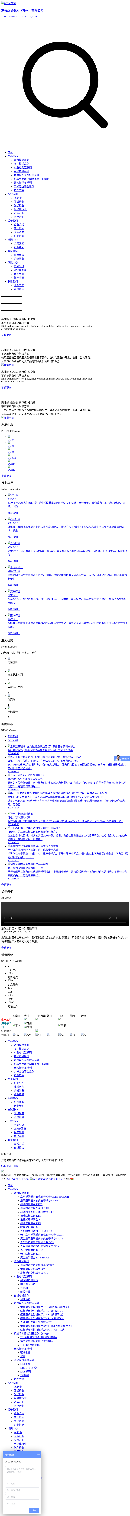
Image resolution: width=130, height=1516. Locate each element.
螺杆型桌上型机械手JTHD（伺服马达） (42, 1310)
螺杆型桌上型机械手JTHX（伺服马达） (42, 1314)
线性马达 (25, 1299)
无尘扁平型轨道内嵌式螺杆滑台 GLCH (42, 1234)
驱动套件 (25, 1352)
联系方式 (19, 285)
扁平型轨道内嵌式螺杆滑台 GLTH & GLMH (44, 1196)
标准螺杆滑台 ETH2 (31, 1204)
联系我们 (13, 281)
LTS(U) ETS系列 (29, 1367)
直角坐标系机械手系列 (26, 175)
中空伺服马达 (28, 1284)
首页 (10, 152)
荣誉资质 (19, 232)
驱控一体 (25, 1291)
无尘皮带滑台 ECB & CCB (35, 1257)
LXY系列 (25, 1371)
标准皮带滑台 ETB (30, 1223)
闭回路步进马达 (29, 1280)
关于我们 (13, 220)
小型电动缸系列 (23, 167)
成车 (22, 1356)
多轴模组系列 (21, 163)
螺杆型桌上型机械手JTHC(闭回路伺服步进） (45, 1307)
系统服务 (19, 258)
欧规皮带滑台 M (29, 1227)
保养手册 (19, 274)
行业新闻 (19, 247)
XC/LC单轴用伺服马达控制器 (36, 1341)
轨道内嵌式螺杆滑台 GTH (34, 1208)
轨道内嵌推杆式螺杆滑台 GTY (37, 1212)
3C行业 (18, 198)
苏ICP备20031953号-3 (18, 1179)
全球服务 (13, 251)
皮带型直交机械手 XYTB (34, 1272)
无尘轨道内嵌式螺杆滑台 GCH (37, 1242)
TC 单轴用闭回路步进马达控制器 (38, 1337)
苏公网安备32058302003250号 (49, 1179)
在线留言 (19, 289)
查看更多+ (7, 884)
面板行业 (19, 201)
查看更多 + (7, 476)
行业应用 (13, 194)
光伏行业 (19, 205)
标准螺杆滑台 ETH (30, 1215)
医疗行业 (19, 217)
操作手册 (19, 277)
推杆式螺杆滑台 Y (30, 1219)
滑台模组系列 (21, 160)
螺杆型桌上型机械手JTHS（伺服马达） (42, 1318)
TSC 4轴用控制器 (30, 1345)
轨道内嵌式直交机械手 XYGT (37, 1265)
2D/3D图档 (20, 270)
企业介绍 (19, 224)
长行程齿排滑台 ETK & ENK (36, 1231)
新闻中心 (13, 239)
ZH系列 (24, 1375)
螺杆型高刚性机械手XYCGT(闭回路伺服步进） (46, 1326)
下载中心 (13, 262)
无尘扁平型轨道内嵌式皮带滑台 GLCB (41, 1238)
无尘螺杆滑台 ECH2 (31, 1250)
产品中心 (13, 156)
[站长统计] (70, 1179)
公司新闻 (19, 243)
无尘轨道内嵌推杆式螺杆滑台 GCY (39, 1246)
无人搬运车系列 (23, 182)
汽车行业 (19, 213)
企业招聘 (19, 236)
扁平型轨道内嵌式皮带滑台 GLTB (39, 1200)
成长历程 (19, 228)
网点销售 (19, 255)
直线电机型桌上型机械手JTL (36, 1322)
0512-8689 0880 (9, 1166)
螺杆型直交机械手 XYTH (34, 1269)
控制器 (24, 1288)
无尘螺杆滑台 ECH (30, 1253)
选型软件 (19, 190)
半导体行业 (20, 209)
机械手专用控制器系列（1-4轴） (32, 179)
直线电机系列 (21, 171)
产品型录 (19, 266)
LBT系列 (25, 1364)
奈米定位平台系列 (24, 186)
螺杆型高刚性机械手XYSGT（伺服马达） (43, 1329)
